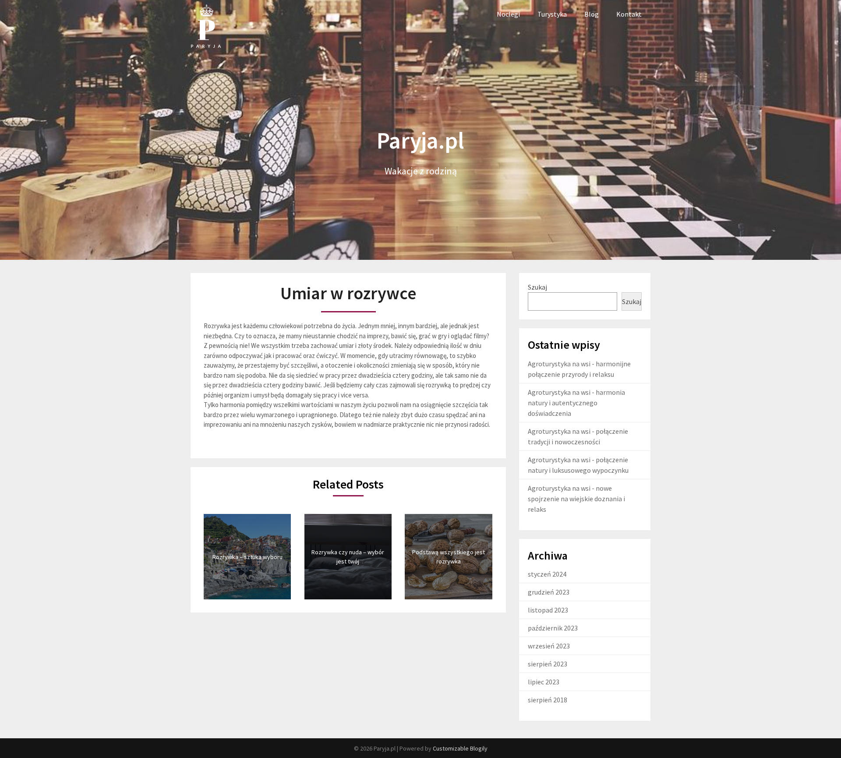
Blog (591, 14)
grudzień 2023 (548, 592)
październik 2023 (553, 627)
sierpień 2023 (547, 663)
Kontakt (629, 14)
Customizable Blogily (460, 748)
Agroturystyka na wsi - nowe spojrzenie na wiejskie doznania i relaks (576, 499)
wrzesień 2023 (549, 645)
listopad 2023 (548, 610)
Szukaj (537, 287)
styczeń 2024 (547, 574)
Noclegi (508, 14)
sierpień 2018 (547, 699)
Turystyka (552, 14)
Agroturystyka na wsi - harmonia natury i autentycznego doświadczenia (576, 403)
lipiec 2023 (543, 681)
